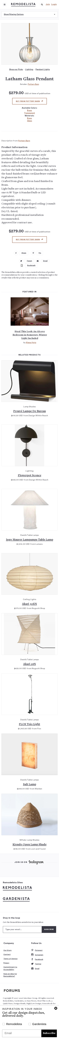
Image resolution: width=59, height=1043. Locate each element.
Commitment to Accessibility (10, 968)
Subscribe (49, 1033)
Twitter (38, 964)
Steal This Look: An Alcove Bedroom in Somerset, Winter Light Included (30, 335)
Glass (29, 121)
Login (54, 4)
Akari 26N (29, 664)
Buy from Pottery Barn (28, 101)
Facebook (39, 959)
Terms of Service (10, 959)
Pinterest (39, 950)
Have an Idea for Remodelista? (10, 975)
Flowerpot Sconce (29, 475)
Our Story (7, 950)
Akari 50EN (29, 604)
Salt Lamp (29, 784)
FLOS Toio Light (29, 724)
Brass (29, 110)
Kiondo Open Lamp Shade (30, 844)
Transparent (29, 113)
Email (37, 968)
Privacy (6, 963)
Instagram (39, 955)
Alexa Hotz (31, 343)
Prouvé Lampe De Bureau (29, 411)
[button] (42, 4)
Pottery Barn (33, 84)
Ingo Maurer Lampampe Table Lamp (29, 539)
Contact (7, 954)
